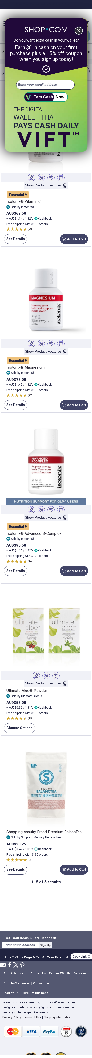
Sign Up (45, 945)
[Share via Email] (3, 966)
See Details (14, 240)
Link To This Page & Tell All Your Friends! (36, 957)
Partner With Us (60, 973)
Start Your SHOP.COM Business (25, 993)
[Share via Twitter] (16, 965)
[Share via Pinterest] (22, 965)
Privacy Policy (11, 1017)
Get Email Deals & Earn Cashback (30, 938)
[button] (17, 983)
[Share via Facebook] (9, 965)
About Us (9, 973)
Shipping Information (57, 1017)
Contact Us (38, 973)
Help (22, 973)
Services (80, 973)
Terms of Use (32, 1017)
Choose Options (18, 729)
